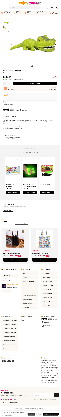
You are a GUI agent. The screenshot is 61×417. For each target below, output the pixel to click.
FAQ (24, 273)
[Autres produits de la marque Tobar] (55, 77)
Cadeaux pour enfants (9, 340)
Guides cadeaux (6, 316)
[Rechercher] (39, 7)
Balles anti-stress (47, 281)
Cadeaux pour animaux (9, 328)
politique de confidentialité (46, 399)
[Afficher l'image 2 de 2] (34, 66)
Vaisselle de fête (47, 297)
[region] (30, 44)
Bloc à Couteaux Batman (11, 253)
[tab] (6, 116)
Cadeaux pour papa (8, 344)
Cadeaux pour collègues (9, 324)
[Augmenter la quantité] (11, 83)
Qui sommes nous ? (28, 303)
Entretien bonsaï (47, 293)
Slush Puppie (46, 277)
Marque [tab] (14, 116)
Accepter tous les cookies (51, 414)
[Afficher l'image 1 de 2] (32, 66)
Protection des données (29, 295)
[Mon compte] (52, 7)
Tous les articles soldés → (21, 223)
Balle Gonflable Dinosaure (10, 185)
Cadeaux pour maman (9, 336)
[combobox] (23, 7)
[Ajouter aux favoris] (18, 159)
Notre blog (6, 291)
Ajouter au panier (35, 83)
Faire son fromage (48, 285)
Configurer (31, 414)
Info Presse (26, 307)
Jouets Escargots (45, 184)
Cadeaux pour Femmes (9, 332)
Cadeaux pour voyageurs (10, 320)
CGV (24, 291)
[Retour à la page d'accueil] (30, 3)
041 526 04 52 (6, 275)
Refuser (39, 414)
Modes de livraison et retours (29, 282)
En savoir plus (52, 89)
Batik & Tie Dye (47, 289)
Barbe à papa (46, 273)
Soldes (4, 222)
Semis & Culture (47, 301)
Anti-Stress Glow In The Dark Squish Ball (29, 185)
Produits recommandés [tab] (30, 152)
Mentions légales (27, 299)
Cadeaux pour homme (9, 349)
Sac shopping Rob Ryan (40, 253)
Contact (25, 277)
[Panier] (56, 7)
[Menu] (3, 7)
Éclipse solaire (47, 305)
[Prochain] (56, 43)
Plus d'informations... (7, 415)
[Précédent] (11, 43)
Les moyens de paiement (30, 287)
